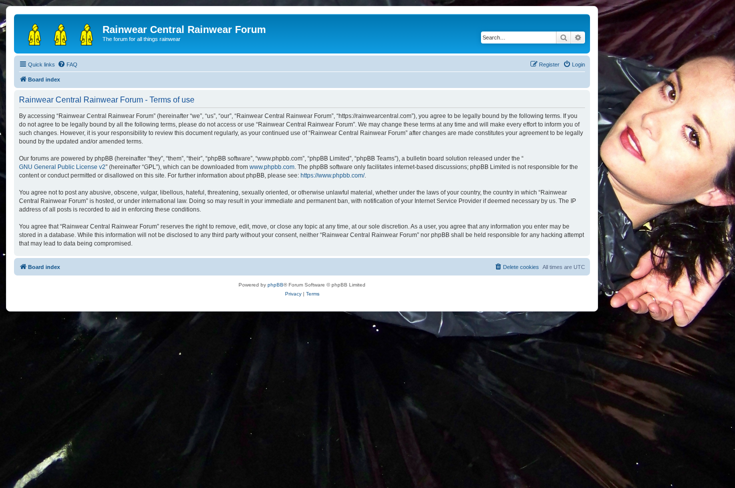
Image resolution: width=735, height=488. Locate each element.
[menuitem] (68, 64)
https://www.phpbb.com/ (332, 175)
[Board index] (59, 32)
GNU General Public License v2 (62, 167)
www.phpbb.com (272, 167)
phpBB (276, 285)
